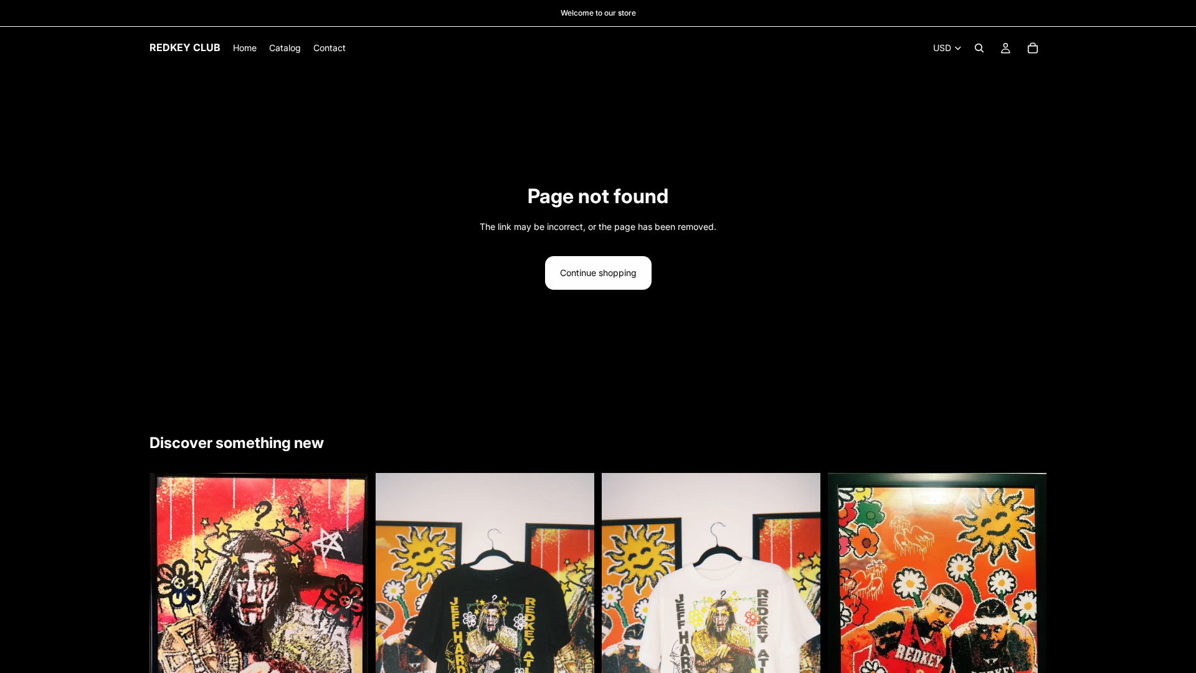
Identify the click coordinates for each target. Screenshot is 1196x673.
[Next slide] (349, 635)
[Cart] (1032, 48)
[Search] (979, 48)
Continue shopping (598, 272)
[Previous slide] (168, 635)
